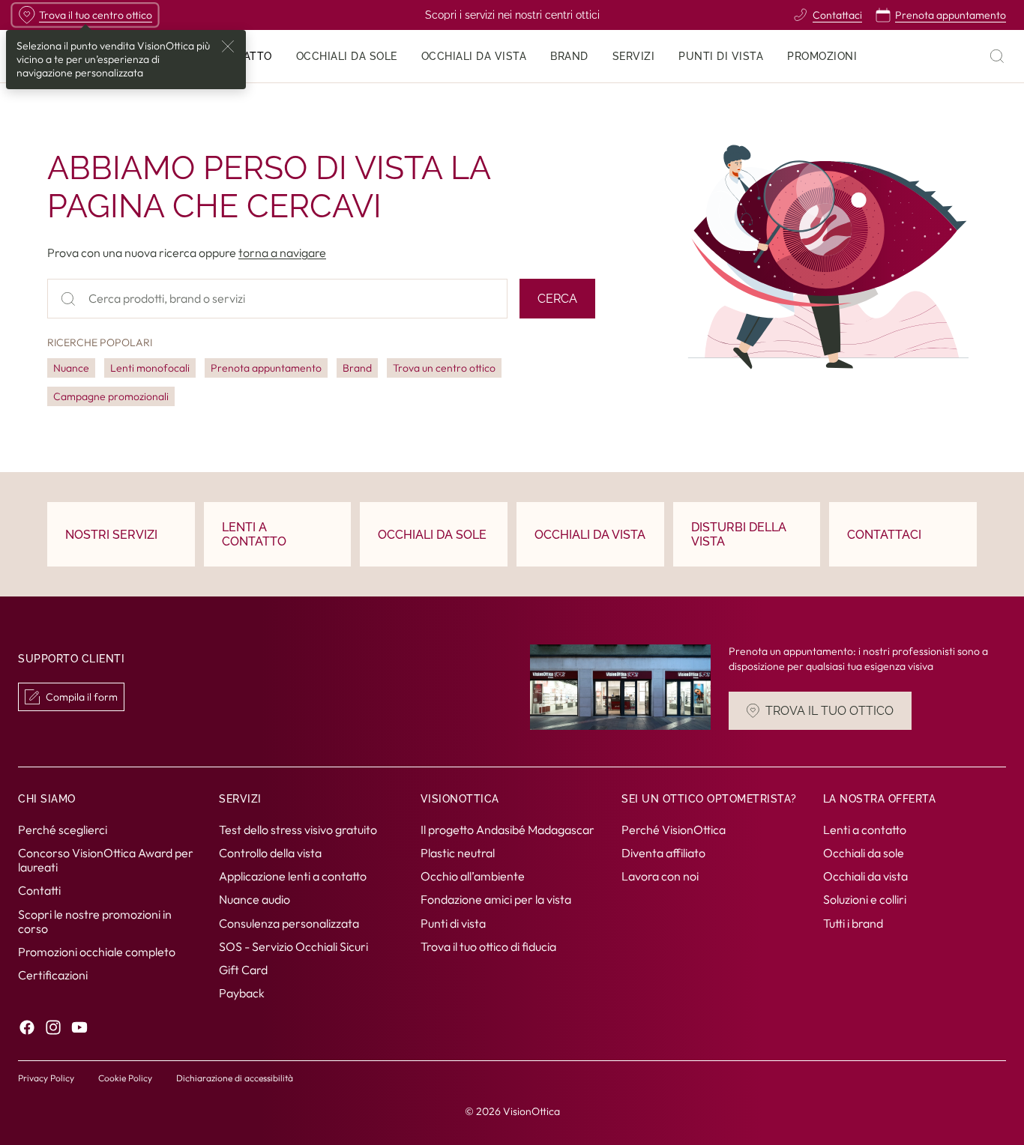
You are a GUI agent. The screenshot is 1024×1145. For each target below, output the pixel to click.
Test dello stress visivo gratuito (298, 828)
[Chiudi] (227, 46)
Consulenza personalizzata (289, 922)
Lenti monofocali (150, 368)
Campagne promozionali (111, 396)
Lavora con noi (660, 875)
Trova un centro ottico (444, 368)
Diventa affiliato (663, 852)
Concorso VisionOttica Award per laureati (105, 859)
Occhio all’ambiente (473, 875)
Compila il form (82, 697)
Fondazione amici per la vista (496, 899)
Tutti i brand (853, 922)
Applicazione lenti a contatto (293, 875)
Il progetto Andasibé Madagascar (507, 828)
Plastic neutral (458, 852)
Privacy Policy (46, 1078)
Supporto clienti (71, 659)
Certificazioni (53, 974)
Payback (242, 992)
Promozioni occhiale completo (96, 951)
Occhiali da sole (863, 852)
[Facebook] (27, 1027)
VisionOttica (531, 1111)
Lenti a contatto (864, 828)
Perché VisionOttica (673, 828)
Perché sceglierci (62, 828)
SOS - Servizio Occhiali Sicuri (293, 945)
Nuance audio (254, 899)
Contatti (39, 890)
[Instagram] (53, 1027)
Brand (357, 368)
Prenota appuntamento (266, 368)
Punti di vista (453, 922)
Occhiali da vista (865, 875)
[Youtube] (79, 1027)
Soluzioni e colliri (864, 899)
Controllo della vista (270, 852)
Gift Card (243, 969)
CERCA (557, 298)
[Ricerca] (997, 56)
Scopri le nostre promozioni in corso (95, 920)
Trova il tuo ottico (829, 711)
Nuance (71, 368)
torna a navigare (282, 252)
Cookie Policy (125, 1078)
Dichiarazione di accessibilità (234, 1078)
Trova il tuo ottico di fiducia (488, 945)
